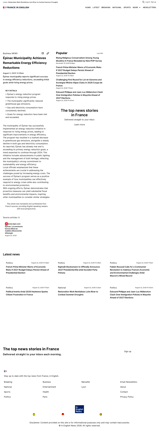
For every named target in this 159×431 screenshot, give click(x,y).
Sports (7, 392)
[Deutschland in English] (79, 414)
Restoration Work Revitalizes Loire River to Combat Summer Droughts (33, 2)
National (62, 287)
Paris (45, 397)
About (123, 387)
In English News (68, 425)
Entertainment (49, 387)
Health (46, 392)
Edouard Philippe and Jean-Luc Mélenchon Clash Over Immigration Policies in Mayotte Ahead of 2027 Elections (79, 95)
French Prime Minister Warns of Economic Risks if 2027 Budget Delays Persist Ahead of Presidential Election (78, 70)
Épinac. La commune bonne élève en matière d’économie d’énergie (14, 229)
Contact (124, 392)
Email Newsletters (128, 382)
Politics (9, 263)
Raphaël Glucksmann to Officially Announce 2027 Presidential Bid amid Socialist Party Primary (79, 270)
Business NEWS (10, 53)
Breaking (8, 382)
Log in (147, 2)
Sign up (153, 2)
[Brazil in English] (45, 414)
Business (47, 382)
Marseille (85, 382)
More (135, 7)
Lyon (83, 387)
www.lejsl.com (14, 224)
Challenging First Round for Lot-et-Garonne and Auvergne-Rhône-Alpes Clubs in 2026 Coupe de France (79, 82)
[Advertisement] (79, 28)
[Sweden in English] (112, 414)
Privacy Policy (127, 397)
